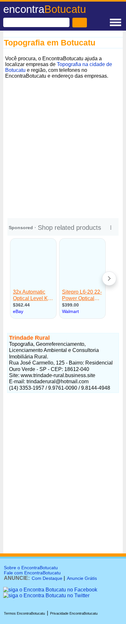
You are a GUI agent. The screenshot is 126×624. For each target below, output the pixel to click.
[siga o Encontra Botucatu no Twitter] (46, 595)
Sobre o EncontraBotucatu (31, 567)
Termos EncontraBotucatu (24, 613)
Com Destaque (47, 578)
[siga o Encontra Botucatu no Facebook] (50, 589)
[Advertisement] (63, 144)
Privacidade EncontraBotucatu (74, 613)
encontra (44, 9)
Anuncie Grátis (82, 578)
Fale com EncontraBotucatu (32, 572)
